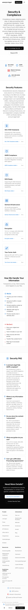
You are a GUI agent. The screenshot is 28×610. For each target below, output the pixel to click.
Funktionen (4, 515)
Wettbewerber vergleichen (5, 554)
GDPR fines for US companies (6, 574)
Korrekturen (18, 525)
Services (17, 536)
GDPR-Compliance (19, 568)
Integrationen (5, 535)
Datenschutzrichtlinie (20, 557)
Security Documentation (13, 496)
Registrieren (18, 2)
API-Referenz (5, 529)
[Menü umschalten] (24, 2)
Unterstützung (5, 565)
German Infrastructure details (12, 214)
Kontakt (17, 529)
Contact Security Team (14, 501)
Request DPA (14, 53)
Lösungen (4, 518)
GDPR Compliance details (11, 165)
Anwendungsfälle (6, 550)
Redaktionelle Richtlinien (18, 519)
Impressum (17, 554)
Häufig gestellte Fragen (6, 561)
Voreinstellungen (6, 539)
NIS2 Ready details (9, 190)
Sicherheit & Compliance (5, 558)
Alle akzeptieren (20, 607)
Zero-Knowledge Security (13, 48)
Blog (16, 532)
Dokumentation (5, 525)
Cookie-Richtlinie (19, 564)
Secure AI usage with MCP (7, 581)
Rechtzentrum (18, 550)
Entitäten (4, 542)
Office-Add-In (5, 532)
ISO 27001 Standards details (11, 141)
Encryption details (9, 238)
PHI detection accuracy (5, 577)
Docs (22, 141)
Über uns (17, 515)
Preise (3, 522)
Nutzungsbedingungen (20, 561)
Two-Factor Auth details (10, 262)
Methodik (17, 522)
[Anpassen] (4, 608)
